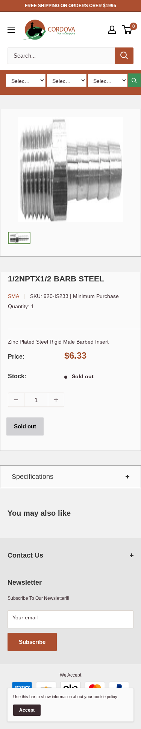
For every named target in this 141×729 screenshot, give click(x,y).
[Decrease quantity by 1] (16, 400)
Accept (27, 710)
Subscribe (32, 642)
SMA (13, 296)
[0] (127, 29)
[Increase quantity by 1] (56, 400)
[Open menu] (11, 30)
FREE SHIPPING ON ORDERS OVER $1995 (70, 5)
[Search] (124, 55)
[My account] (112, 30)
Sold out (25, 426)
